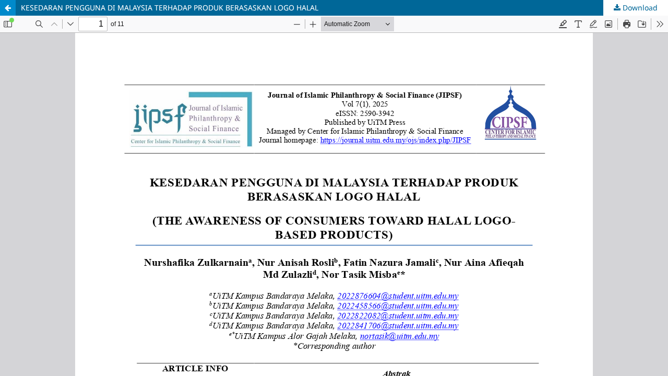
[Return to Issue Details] (8, 8)
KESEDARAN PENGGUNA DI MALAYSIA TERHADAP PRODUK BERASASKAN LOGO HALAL (169, 8)
